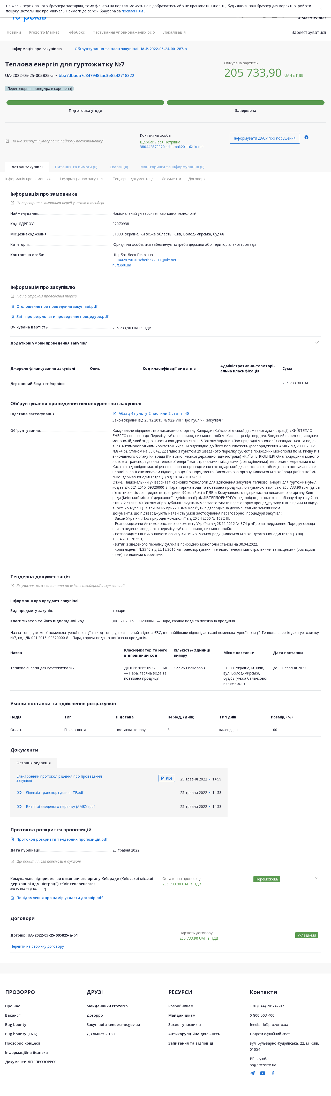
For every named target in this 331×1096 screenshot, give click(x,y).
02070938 (120, 223)
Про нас (12, 1005)
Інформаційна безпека (26, 1052)
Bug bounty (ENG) (21, 1033)
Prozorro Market (44, 32)
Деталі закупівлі (27, 166)
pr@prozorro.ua (263, 1064)
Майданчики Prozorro (107, 1005)
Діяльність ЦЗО (101, 1033)
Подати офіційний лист (270, 1033)
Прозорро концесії (22, 1043)
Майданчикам (181, 1015)
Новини (14, 32)
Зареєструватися (309, 32)
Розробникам (180, 1005)
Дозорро (95, 1015)
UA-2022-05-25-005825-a (29, 75)
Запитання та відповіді (190, 1043)
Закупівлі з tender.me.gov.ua (113, 1024)
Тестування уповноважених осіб (124, 32)
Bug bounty (15, 1024)
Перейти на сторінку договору (37, 946)
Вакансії (12, 1015)
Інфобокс (76, 32)
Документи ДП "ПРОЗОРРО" (30, 1061)
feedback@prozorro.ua (269, 1024)
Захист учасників (184, 1024)
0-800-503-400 (312, 17)
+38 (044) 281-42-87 (267, 1005)
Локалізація (174, 32)
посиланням (132, 11)
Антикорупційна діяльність (194, 1033)
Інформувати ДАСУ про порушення (265, 138)
